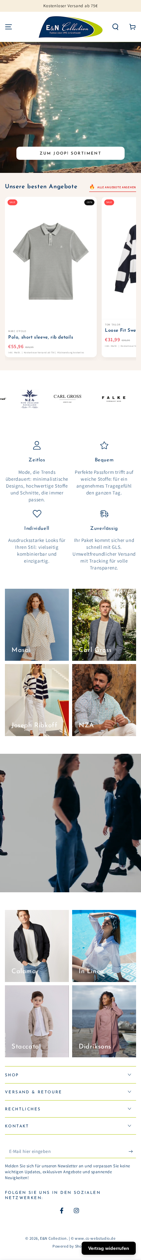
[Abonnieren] (132, 1151)
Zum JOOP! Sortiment (71, 154)
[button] (115, 26)
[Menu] (8, 26)
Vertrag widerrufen (108, 1248)
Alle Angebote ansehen (116, 187)
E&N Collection (53, 1238)
